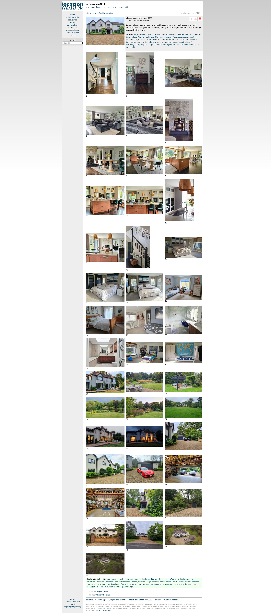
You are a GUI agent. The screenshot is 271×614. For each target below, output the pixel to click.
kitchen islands (184, 34)
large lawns (140, 39)
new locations (72, 25)
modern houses (171, 42)
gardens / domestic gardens (177, 37)
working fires (142, 42)
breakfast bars (172, 579)
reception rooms (188, 44)
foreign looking (156, 42)
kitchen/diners (138, 37)
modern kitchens (169, 34)
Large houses (102, 591)
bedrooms (184, 39)
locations (90, 7)
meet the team (72, 30)
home (72, 14)
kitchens (194, 39)
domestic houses (103, 7)
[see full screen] (191, 19)
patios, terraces (138, 581)
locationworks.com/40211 (191, 13)
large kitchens (155, 44)
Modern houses (103, 595)
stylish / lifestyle (153, 34)
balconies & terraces (155, 37)
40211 (127, 7)
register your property (72, 607)
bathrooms (131, 42)
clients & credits (72, 32)
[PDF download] (195, 20)
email (157, 599)
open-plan (142, 44)
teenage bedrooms (171, 44)
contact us (72, 27)
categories (72, 20)
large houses (117, 7)
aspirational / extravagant (162, 584)
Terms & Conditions (105, 610)
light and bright (127, 586)
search (73, 604)
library (72, 22)
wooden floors (153, 39)
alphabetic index (72, 17)
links (73, 35)
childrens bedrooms (169, 39)
